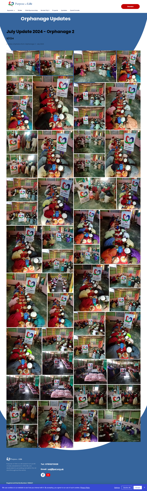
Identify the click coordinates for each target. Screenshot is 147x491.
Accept (137, 487)
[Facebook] (43, 475)
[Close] (144, 487)
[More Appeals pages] (14, 10)
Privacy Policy (85, 487)
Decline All (126, 487)
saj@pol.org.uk (56, 469)
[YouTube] (48, 475)
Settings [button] (117, 487)
